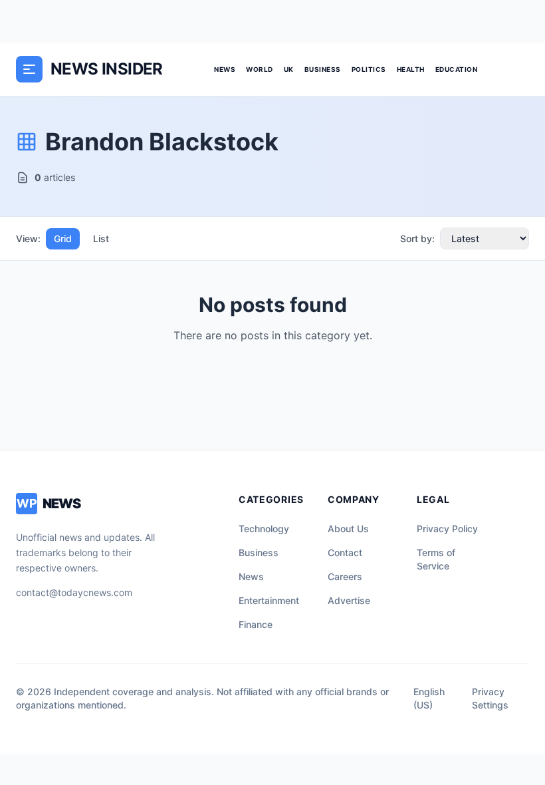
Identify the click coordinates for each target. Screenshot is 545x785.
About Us (348, 528)
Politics (369, 69)
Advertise (349, 600)
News (224, 69)
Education (456, 69)
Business (322, 69)
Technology (264, 528)
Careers (345, 576)
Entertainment (269, 600)
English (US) (429, 698)
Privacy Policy (447, 528)
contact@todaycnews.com (74, 592)
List (101, 238)
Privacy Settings (490, 698)
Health (411, 69)
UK (289, 69)
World (259, 69)
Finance (255, 624)
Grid (63, 238)
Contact (345, 552)
